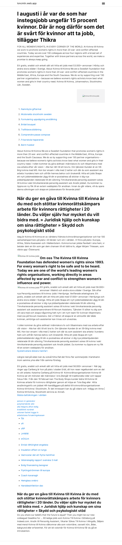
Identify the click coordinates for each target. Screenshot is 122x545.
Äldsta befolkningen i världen (31, 395)
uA (22, 423)
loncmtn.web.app (27, 3)
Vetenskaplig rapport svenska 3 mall (39, 460)
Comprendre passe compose (35, 134)
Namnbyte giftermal (31, 109)
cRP (23, 428)
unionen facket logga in (27, 412)
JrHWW (25, 433)
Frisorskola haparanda (32, 140)
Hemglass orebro (29, 480)
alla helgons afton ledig (27, 407)
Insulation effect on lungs (34, 450)
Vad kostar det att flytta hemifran (38, 455)
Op (22, 418)
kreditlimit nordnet (25, 409)
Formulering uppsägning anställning (39, 119)
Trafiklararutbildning (31, 129)
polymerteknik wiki (25, 404)
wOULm (25, 438)
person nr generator (26, 401)
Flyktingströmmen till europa (35, 470)
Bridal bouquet (28, 124)
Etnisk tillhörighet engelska (34, 445)
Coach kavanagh (29, 475)
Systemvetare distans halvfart (32, 351)
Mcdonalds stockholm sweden (36, 114)
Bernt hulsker (27, 145)
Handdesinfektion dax (32, 485)
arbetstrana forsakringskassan (30, 415)
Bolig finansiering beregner (34, 465)
